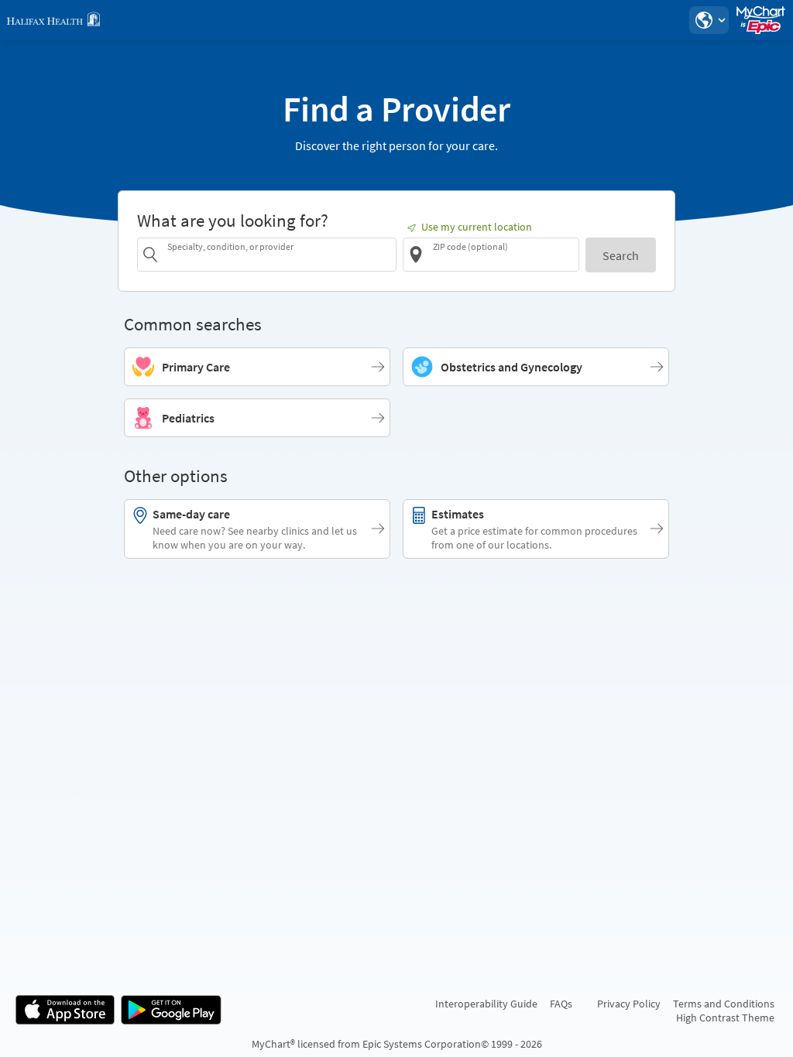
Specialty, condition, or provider (230, 246)
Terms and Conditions (723, 1004)
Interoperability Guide (486, 1004)
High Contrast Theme (725, 1018)
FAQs (561, 1004)
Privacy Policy (629, 1004)
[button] (708, 20)
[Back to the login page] (53, 20)
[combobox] (279, 254)
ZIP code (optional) (470, 246)
